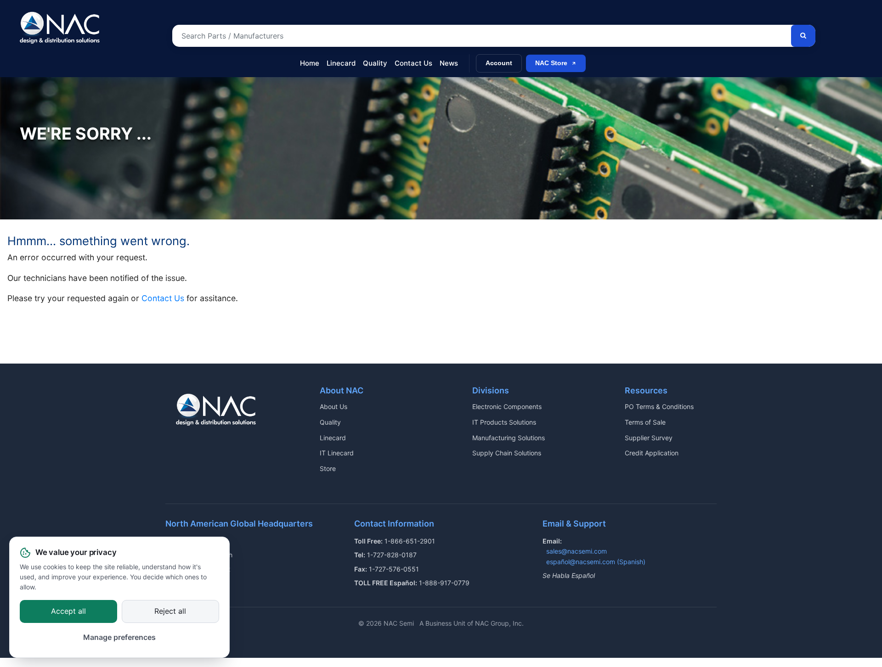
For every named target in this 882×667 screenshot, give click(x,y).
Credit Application (651, 453)
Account (499, 63)
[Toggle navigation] (22, 59)
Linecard (341, 63)
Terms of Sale (645, 422)
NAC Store (551, 63)
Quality (375, 63)
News (449, 63)
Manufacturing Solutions (508, 438)
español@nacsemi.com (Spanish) (595, 562)
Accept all (68, 611)
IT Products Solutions (504, 422)
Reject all (170, 611)
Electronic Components (507, 406)
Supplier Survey (649, 438)
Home (309, 63)
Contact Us (413, 63)
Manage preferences (119, 637)
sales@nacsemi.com (576, 551)
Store (328, 468)
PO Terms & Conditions (659, 406)
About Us (333, 406)
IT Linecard (337, 453)
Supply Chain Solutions (506, 453)
